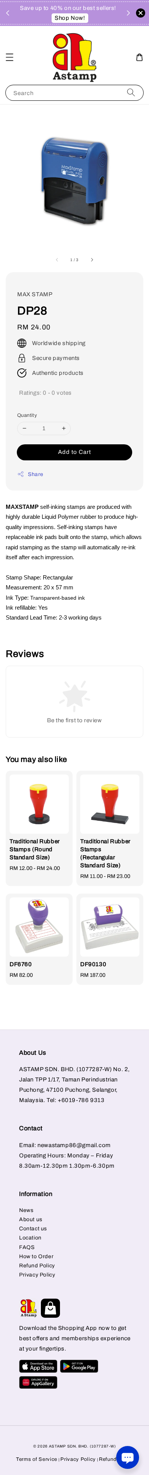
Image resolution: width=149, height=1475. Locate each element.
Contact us (33, 1228)
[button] (9, 57)
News (26, 1210)
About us (30, 1219)
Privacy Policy (37, 1275)
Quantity (27, 415)
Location (30, 1238)
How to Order (36, 1256)
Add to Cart (74, 452)
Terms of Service (36, 1459)
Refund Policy (37, 1265)
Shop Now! (70, 18)
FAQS (26, 1247)
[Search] (131, 92)
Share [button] (36, 474)
